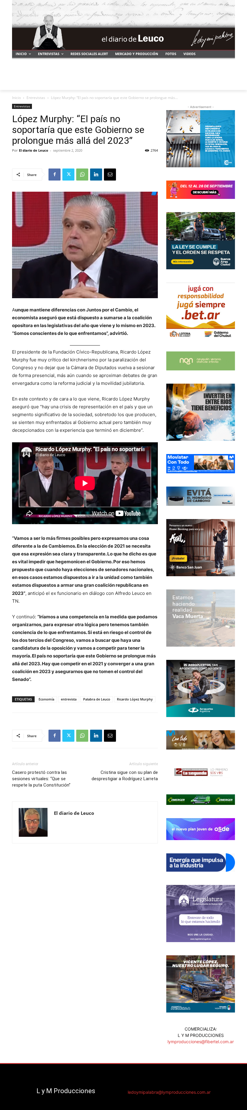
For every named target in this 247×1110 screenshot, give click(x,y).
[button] (228, 83)
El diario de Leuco (33, 150)
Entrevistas (36, 97)
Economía (46, 699)
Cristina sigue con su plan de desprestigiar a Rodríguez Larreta (125, 775)
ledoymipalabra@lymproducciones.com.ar (169, 1092)
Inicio (16, 97)
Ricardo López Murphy (135, 699)
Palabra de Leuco (96, 699)
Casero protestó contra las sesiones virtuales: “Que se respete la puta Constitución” (41, 779)
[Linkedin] (96, 175)
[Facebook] (54, 175)
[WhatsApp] (82, 175)
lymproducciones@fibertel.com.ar (200, 1041)
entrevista (69, 699)
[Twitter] (68, 175)
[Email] (110, 175)
